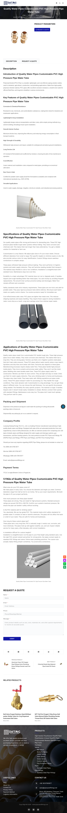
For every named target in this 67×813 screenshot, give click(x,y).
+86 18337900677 (45, 783)
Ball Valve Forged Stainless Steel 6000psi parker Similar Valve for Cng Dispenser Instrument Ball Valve (17, 716)
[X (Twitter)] (18, 652)
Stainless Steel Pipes (44, 768)
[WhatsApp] (59, 652)
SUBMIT (12, 638)
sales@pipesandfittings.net (48, 788)
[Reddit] (49, 652)
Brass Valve (6, 720)
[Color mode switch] (56, 3)
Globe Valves (41, 759)
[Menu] (63, 3)
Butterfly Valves (42, 752)
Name (5, 595)
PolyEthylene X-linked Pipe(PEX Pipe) (47, 738)
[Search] (59, 3)
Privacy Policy (8, 790)
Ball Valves (40, 749)
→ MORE (21, 745)
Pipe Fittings (39, 770)
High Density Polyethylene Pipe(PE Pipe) (48, 736)
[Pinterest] (28, 652)
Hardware (38, 745)
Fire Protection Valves (44, 763)
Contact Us (7, 787)
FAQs (5, 783)
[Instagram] (38, 809)
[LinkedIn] (39, 652)
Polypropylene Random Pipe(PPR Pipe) (47, 740)
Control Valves (42, 761)
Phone (5, 611)
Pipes (36, 766)
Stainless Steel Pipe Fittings (46, 772)
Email (5, 603)
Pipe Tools (38, 743)
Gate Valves (41, 756)
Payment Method (9, 792)
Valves (37, 747)
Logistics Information (10, 794)
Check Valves (41, 754)
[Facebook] (8, 652)
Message (6, 619)
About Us (6, 785)
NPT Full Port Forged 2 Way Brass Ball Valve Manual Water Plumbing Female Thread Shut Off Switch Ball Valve (47, 716)
